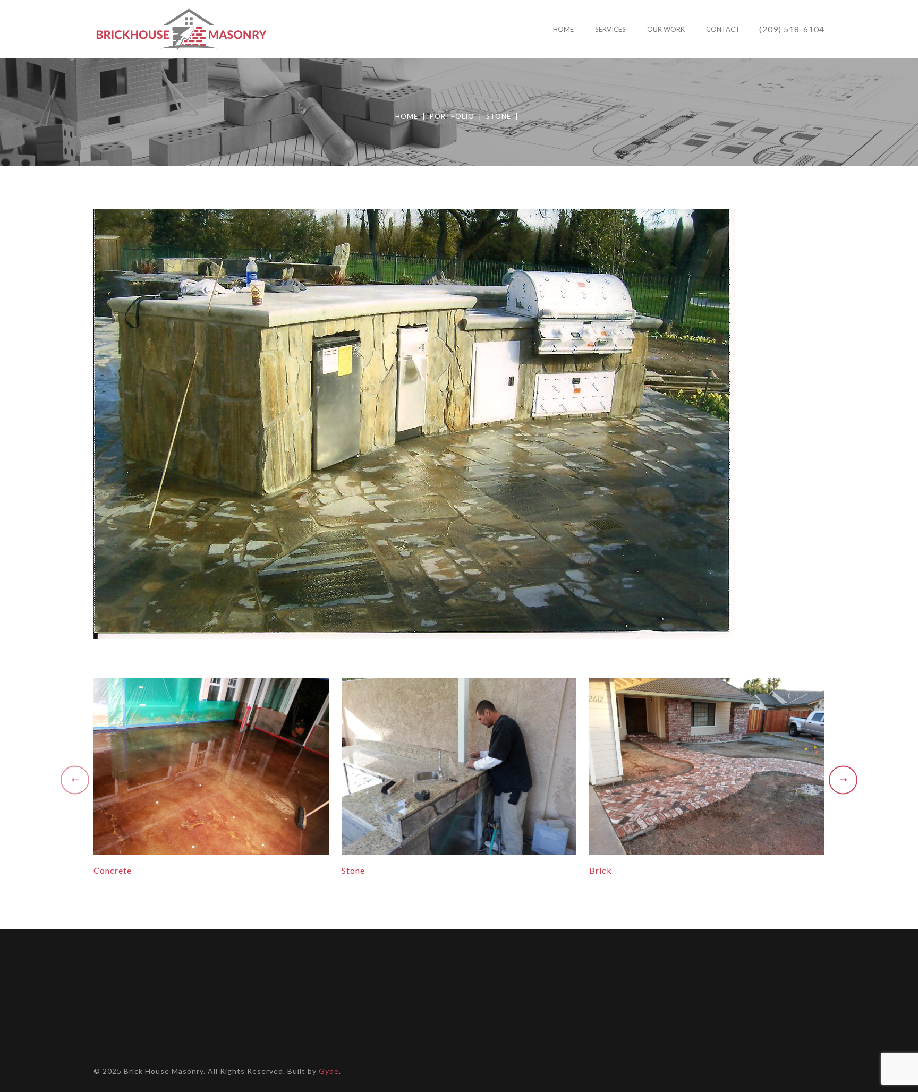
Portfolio (452, 116)
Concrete (113, 870)
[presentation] (75, 782)
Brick (600, 870)
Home (406, 116)
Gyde (329, 1071)
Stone (498, 116)
